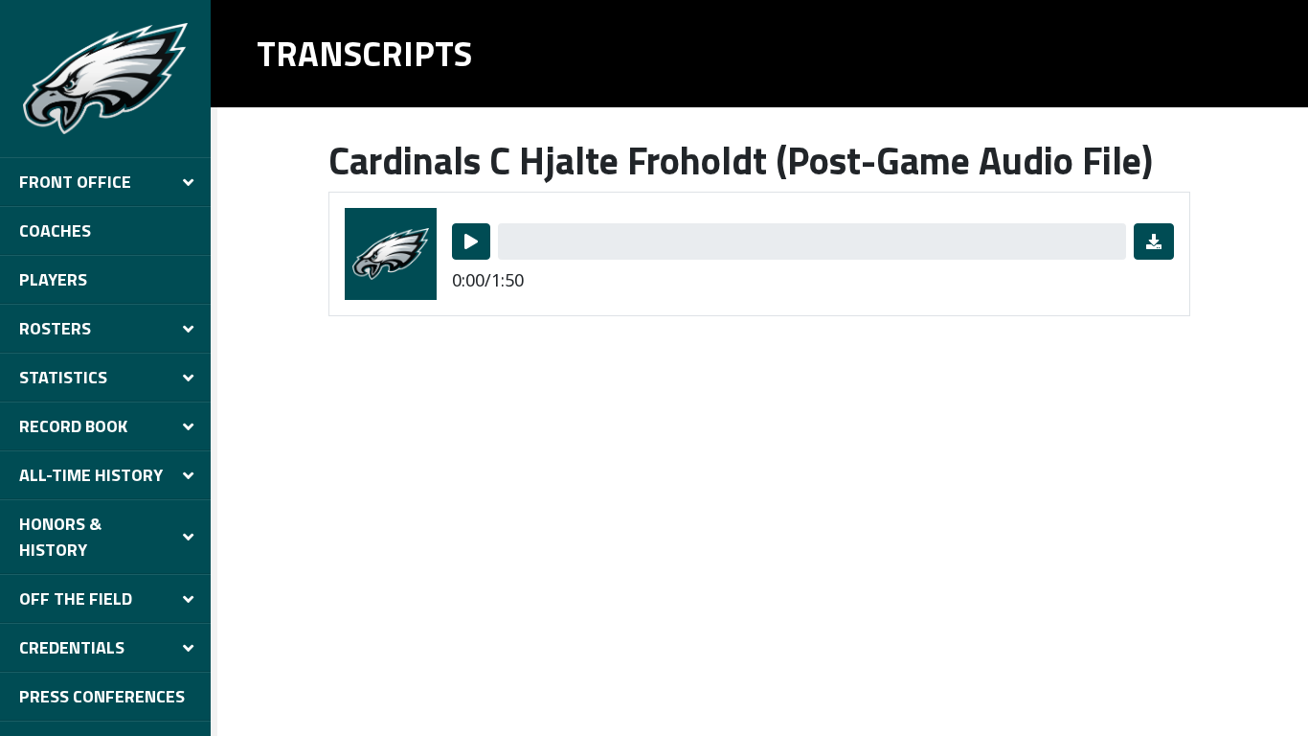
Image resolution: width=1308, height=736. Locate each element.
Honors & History (60, 537)
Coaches (55, 230)
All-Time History (91, 475)
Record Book (73, 426)
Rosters (55, 328)
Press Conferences (102, 696)
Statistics (63, 377)
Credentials (71, 647)
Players (53, 279)
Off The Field (75, 598)
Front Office (75, 182)
